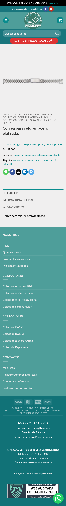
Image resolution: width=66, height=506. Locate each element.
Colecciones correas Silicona (20, 299)
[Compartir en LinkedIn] (25, 172)
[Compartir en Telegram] (31, 172)
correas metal (35, 160)
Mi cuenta (9, 367)
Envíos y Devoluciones (16, 259)
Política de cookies (48, 410)
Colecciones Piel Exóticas (18, 293)
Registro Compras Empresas (20, 374)
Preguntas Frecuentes (33, 413)
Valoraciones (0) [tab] (13, 207)
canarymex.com (43, 473)
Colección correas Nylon (17, 306)
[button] (6, 20)
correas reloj (49, 160)
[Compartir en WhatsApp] (6, 172)
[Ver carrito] (60, 20)
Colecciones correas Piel (17, 286)
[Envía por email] (18, 172)
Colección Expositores (16, 347)
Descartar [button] (53, 3)
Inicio (6, 114)
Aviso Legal (18, 408)
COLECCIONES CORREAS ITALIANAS (34, 114)
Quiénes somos (12, 252)
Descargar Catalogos (15, 265)
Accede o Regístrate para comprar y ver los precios (33, 144)
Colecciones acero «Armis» (19, 340)
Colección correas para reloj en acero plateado (37, 155)
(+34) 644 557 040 (38, 453)
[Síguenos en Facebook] (45, 9)
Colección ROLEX (13, 333)
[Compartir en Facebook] (12, 172)
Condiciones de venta (40, 408)
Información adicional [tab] (18, 200)
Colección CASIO (13, 327)
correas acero (20, 160)
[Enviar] (57, 33)
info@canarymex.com (37, 457)
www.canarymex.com (40, 461)
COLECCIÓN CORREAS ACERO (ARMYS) (25, 117)
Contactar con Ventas (16, 381)
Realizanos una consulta (17, 388)
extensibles (8, 164)
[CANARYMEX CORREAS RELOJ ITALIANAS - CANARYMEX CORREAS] (33, 20)
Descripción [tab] (10, 193)
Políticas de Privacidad (19, 410)
